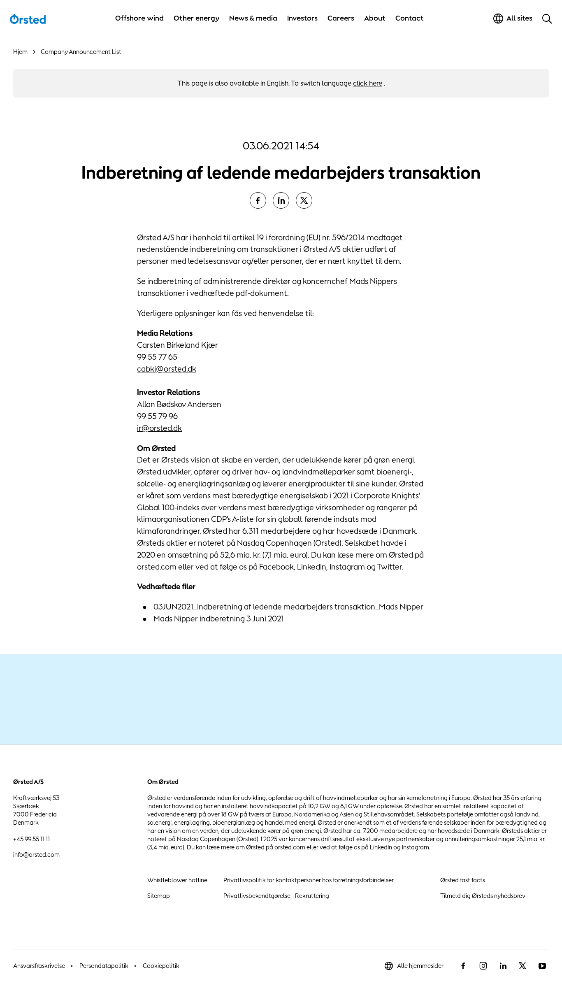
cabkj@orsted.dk (166, 368)
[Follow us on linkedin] (502, 965)
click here (367, 83)
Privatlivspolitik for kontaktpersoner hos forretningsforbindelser (308, 880)
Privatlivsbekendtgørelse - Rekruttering (276, 895)
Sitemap (158, 895)
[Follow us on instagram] (483, 965)
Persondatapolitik (103, 965)
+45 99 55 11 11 (31, 838)
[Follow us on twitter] (522, 965)
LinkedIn (381, 847)
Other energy (196, 18)
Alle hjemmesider (420, 965)
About (375, 18)
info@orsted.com (36, 854)
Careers (340, 18)
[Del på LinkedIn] (281, 200)
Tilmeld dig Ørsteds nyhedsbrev (482, 895)
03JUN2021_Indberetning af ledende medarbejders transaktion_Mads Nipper (288, 606)
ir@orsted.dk (159, 428)
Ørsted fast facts (462, 880)
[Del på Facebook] (258, 200)
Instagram (415, 847)
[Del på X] (304, 200)
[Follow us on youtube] (542, 965)
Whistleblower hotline (177, 880)
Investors (302, 18)
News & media (253, 18)
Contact (409, 18)
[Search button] (547, 18)
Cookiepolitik (161, 965)
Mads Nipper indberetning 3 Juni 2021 (218, 618)
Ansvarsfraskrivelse (39, 965)
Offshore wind (139, 18)
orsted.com (289, 847)
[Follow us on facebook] (463, 965)
